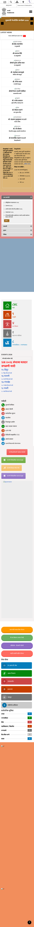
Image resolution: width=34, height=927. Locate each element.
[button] (2, 23)
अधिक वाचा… (27, 164)
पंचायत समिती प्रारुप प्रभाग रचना (16, 36)
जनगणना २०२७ (9, 206)
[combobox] (29, 2)
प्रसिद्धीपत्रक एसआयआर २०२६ (12, 202)
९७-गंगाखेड (5, 382)
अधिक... (6, 221)
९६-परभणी (5, 376)
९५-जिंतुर (4, 370)
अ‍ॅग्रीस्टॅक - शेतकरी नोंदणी (17, 645)
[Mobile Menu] (30, 11)
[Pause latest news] (31, 38)
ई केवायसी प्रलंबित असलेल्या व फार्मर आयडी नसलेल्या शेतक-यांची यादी (17, 216)
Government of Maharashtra (25, 5)
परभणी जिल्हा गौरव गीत (13, 468)
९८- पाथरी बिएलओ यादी (6, 391)
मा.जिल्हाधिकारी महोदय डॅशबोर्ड (17, 452)
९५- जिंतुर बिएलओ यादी (6, 373)
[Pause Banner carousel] (31, 18)
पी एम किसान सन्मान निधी (17, 637)
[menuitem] (4, 2)
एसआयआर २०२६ (9, 212)
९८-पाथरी (4, 388)
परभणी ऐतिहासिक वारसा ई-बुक (15, 460)
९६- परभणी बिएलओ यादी (6, 379)
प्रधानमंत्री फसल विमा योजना (17, 629)
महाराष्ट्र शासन (9, 5)
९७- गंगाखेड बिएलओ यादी (7, 385)
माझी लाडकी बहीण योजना (17, 653)
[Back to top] (29, 922)
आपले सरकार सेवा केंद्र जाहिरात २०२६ (14, 209)
